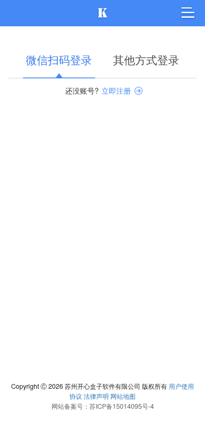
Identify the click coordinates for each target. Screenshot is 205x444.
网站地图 (123, 396)
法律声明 (96, 396)
